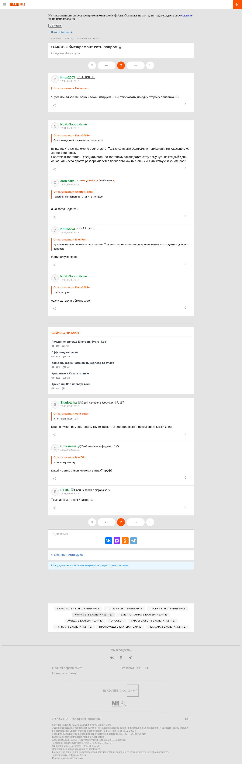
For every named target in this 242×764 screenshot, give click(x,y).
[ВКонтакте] (108, 540)
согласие (186, 15)
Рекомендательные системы (67, 758)
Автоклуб (69, 38)
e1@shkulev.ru (93, 749)
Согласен (55, 25)
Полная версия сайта (67, 668)
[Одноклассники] (125, 540)
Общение (56, 38)
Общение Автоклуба (88, 38)
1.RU (64, 490)
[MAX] (117, 540)
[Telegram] (133, 540)
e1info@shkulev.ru (136, 752)
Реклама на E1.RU (135, 668)
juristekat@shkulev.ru (158, 752)
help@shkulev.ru (77, 755)
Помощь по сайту (64, 673)
